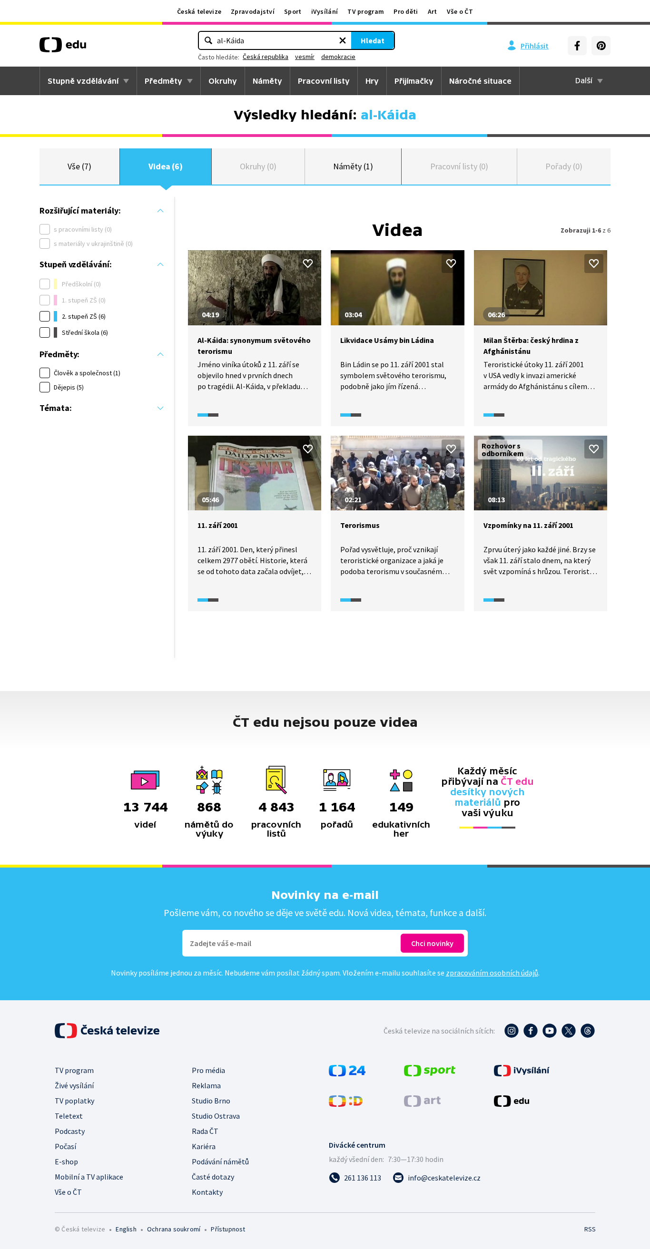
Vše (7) (79, 166)
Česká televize (199, 11)
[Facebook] (577, 45)
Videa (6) (165, 166)
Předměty (163, 81)
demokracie (338, 56)
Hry (372, 81)
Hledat (372, 40)
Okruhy (222, 81)
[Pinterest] (601, 45)
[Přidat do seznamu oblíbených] (307, 263)
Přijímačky (413, 81)
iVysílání (324, 11)
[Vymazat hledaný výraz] (342, 40)
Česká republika (265, 56)
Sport (293, 11)
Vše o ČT (460, 11)
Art (432, 11)
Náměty (267, 81)
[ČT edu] (62, 48)
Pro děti (406, 11)
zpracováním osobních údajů (492, 972)
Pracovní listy (324, 81)
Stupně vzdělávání (83, 81)
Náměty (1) (353, 166)
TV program (365, 11)
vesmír (305, 56)
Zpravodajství (253, 11)
